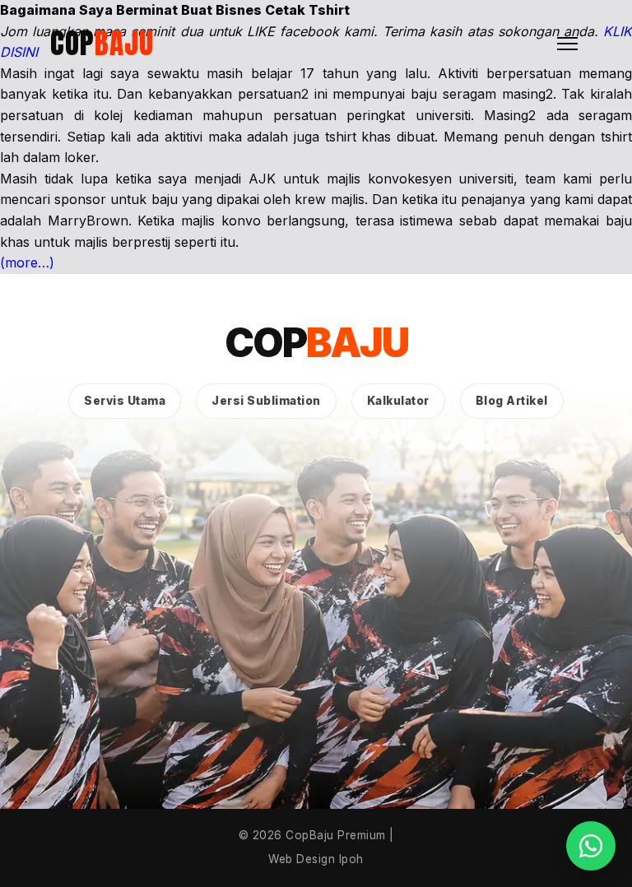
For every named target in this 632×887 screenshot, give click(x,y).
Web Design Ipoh (316, 859)
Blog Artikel (512, 400)
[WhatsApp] (591, 846)
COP (102, 43)
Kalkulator (398, 400)
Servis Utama (124, 400)
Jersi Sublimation (266, 400)
